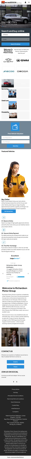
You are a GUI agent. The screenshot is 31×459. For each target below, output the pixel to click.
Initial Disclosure (15, 408)
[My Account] (25, 2)
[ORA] (22, 60)
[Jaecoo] (8, 71)
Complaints (15, 411)
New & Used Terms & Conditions (15, 399)
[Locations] (15, 337)
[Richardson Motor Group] (11, 2)
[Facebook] (13, 382)
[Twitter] (17, 382)
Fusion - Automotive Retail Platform (15, 457)
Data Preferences (15, 402)
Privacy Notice (15, 389)
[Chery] (8, 60)
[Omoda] (22, 71)
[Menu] (28, 2)
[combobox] (15, 34)
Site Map (15, 392)
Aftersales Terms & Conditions (15, 395)
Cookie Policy (15, 405)
